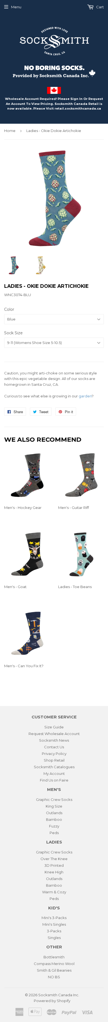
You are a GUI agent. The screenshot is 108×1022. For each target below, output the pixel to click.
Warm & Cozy (54, 892)
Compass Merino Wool (54, 963)
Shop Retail (54, 760)
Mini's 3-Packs (54, 917)
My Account (54, 773)
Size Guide (54, 727)
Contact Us (54, 747)
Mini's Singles (54, 924)
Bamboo (54, 819)
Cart (99, 7)
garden (85, 396)
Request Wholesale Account (54, 733)
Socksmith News (54, 740)
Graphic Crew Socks (54, 799)
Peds (54, 832)
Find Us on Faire (54, 780)
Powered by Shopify (52, 1000)
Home (10, 130)
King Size (54, 806)
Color (9, 309)
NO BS (54, 977)
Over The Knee (54, 859)
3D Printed (54, 865)
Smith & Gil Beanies (54, 970)
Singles (54, 937)
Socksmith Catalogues (54, 767)
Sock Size (13, 332)
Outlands (54, 813)
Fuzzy (54, 826)
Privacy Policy (54, 753)
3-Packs (54, 931)
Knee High (54, 872)
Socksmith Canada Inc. (58, 995)
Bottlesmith (54, 957)
